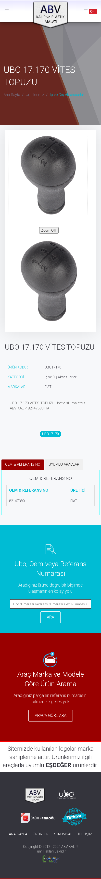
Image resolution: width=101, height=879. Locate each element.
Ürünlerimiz (35, 94)
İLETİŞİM (85, 834)
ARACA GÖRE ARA (50, 715)
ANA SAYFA (18, 834)
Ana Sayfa (12, 94)
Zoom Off (49, 230)
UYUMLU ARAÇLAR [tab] (64, 464)
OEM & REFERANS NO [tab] (22, 464)
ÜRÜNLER (41, 834)
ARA (50, 617)
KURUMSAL (62, 834)
